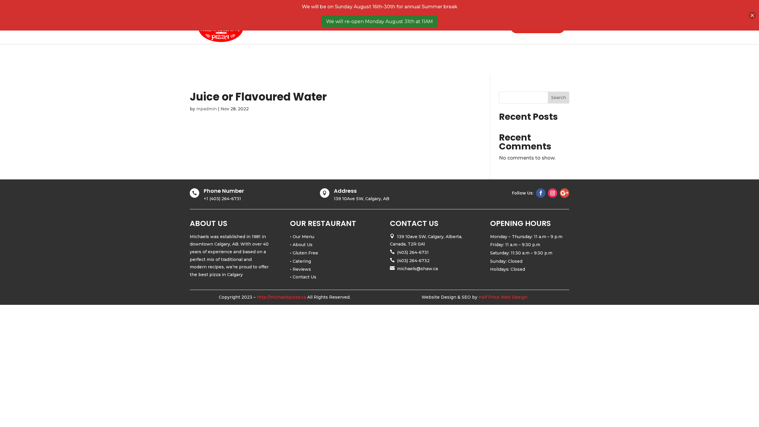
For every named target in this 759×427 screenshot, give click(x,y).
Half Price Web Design (503, 297)
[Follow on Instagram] (552, 193)
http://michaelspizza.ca (281, 297)
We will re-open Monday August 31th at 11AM (379, 21)
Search (558, 97)
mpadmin (206, 108)
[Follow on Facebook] (541, 193)
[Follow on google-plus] (564, 193)
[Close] (752, 15)
